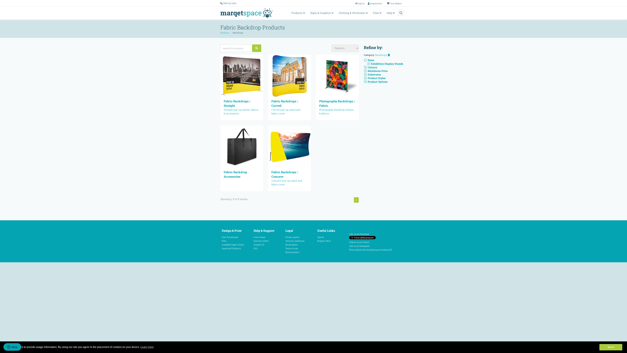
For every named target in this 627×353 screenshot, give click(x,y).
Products (297, 13)
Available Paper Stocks (233, 244)
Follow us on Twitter (359, 242)
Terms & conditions (294, 240)
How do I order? (261, 240)
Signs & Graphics (320, 13)
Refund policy (292, 252)
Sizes (370, 60)
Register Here (324, 240)
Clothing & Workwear (352, 13)
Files (376, 13)
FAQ (256, 248)
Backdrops (381, 55)
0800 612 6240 (229, 3)
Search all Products (231, 248)
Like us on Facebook (359, 234)
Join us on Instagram (359, 245)
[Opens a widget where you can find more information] (12, 347)
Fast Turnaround (230, 237)
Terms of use (291, 248)
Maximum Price (377, 71)
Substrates (374, 74)
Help (390, 13)
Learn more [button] (147, 347)
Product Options (377, 81)
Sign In (320, 237)
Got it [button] (611, 347)
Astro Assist (259, 237)
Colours (372, 67)
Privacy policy (292, 237)
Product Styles (376, 78)
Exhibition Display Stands (386, 63)
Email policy (291, 244)
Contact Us (259, 244)
